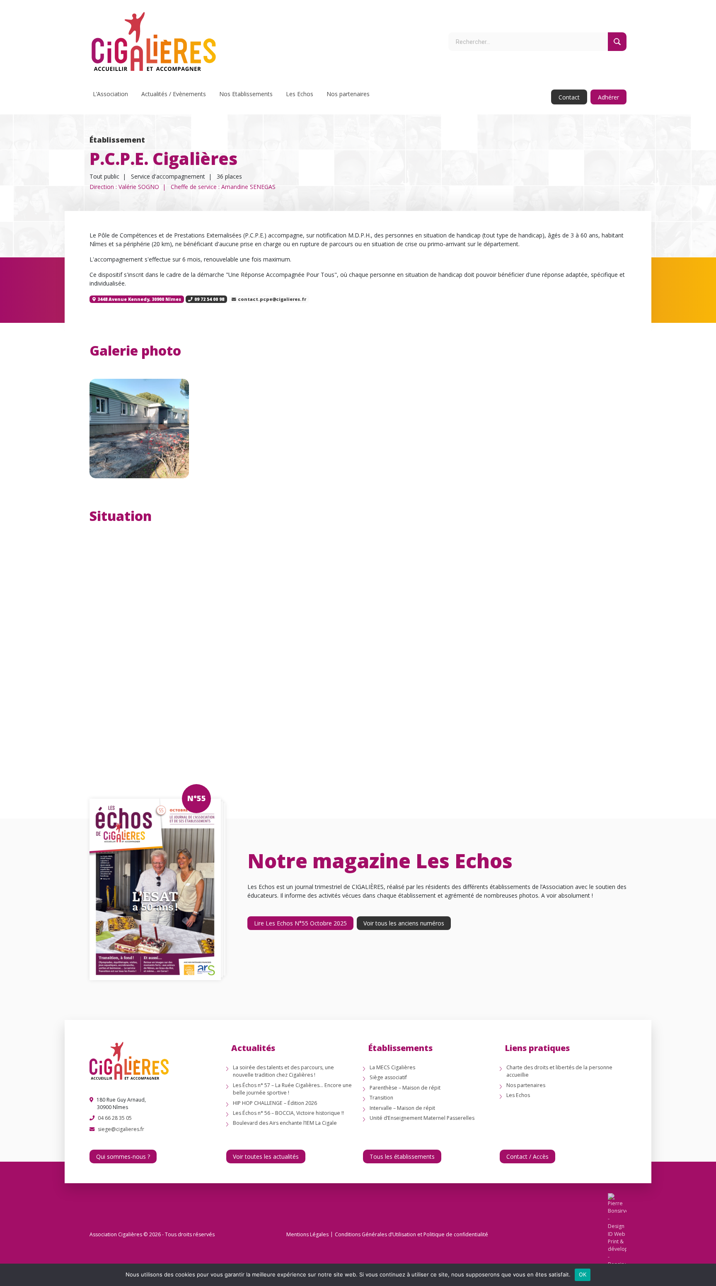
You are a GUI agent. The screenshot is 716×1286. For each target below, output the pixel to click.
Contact (569, 97)
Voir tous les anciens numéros (403, 923)
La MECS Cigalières (392, 1067)
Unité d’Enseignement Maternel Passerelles (422, 1117)
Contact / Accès (527, 1156)
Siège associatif (388, 1077)
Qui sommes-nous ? (123, 1156)
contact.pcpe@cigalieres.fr (272, 299)
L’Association (110, 94)
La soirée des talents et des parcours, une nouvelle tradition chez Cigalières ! (283, 1071)
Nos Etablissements (246, 94)
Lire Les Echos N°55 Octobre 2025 (300, 923)
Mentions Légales (307, 1234)
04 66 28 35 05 (115, 1117)
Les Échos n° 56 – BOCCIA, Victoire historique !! (288, 1112)
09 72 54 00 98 (209, 299)
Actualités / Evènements (173, 94)
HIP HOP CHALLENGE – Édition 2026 (275, 1103)
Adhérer (608, 97)
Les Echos (299, 94)
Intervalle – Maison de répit (402, 1108)
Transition (381, 1097)
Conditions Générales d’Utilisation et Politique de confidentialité (411, 1234)
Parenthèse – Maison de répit (405, 1087)
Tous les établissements (402, 1156)
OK (583, 1274)
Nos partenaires (348, 94)
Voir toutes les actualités (266, 1156)
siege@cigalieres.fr (121, 1129)
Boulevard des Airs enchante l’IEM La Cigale (285, 1122)
